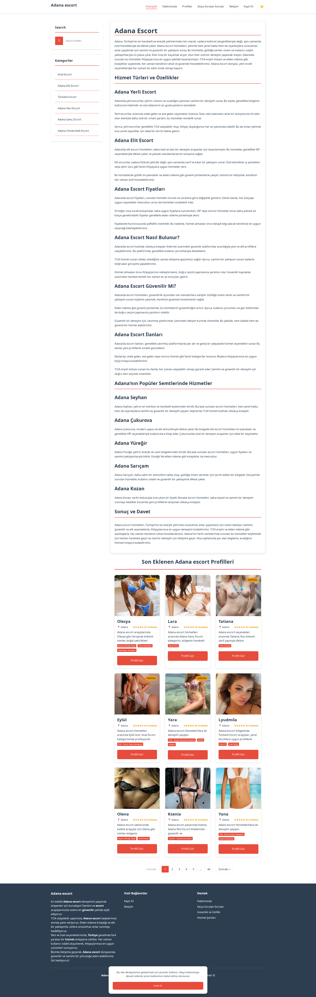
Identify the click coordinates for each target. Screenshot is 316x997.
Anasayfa (151, 6)
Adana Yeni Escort (69, 108)
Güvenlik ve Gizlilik (208, 912)
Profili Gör (137, 660)
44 (208, 869)
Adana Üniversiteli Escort (73, 131)
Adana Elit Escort (68, 86)
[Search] (59, 41)
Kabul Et (158, 986)
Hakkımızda (169, 6)
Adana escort (64, 5)
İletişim (233, 6)
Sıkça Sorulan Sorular (211, 6)
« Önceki (150, 869)
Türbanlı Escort (67, 97)
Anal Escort (65, 74)
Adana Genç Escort (69, 119)
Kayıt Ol (248, 6)
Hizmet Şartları (206, 917)
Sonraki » (224, 869)
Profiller (187, 6)
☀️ (262, 6)
